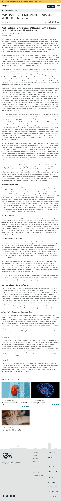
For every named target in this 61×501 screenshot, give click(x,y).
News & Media (8, 10)
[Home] (3, 10)
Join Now (51, 6)
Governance (36, 466)
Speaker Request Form (38, 475)
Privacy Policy (51, 477)
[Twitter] (7, 496)
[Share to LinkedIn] (55, 22)
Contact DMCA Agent (53, 491)
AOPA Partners (36, 472)
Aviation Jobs (51, 482)
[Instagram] (11, 496)
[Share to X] (53, 22)
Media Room (51, 457)
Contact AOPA (51, 452)
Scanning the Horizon (38, 403)
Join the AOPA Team (37, 469)
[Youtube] (14, 496)
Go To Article (25, 406)
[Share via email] (58, 22)
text (52, 43)
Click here (40, 1)
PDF (55, 43)
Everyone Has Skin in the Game (12, 430)
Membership (35, 458)
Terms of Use (51, 466)
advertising (51, 462)
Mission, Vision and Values (37, 462)
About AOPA (35, 452)
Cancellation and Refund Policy (52, 472)
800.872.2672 (4, 466)
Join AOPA (35, 455)
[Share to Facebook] (50, 22)
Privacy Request (52, 496)
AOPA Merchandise (52, 486)
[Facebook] (4, 496)
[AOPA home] (5, 6)
